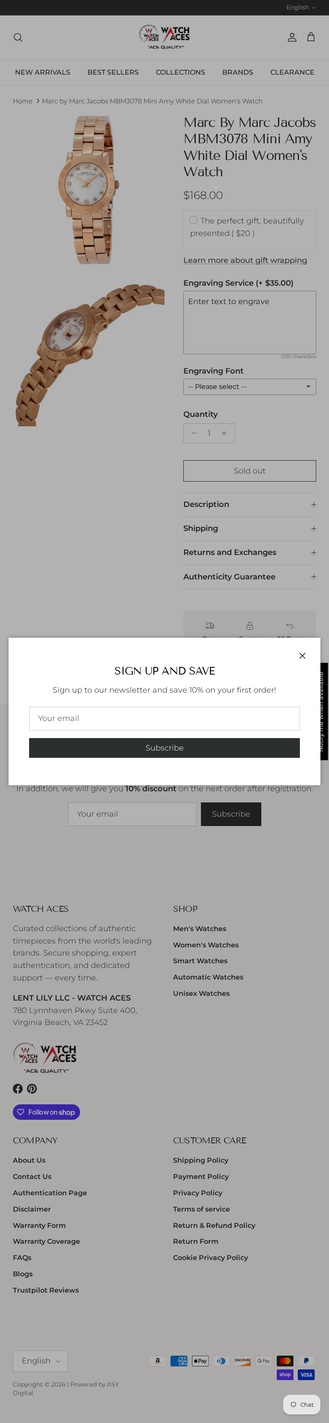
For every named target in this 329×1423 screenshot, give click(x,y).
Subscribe (165, 748)
